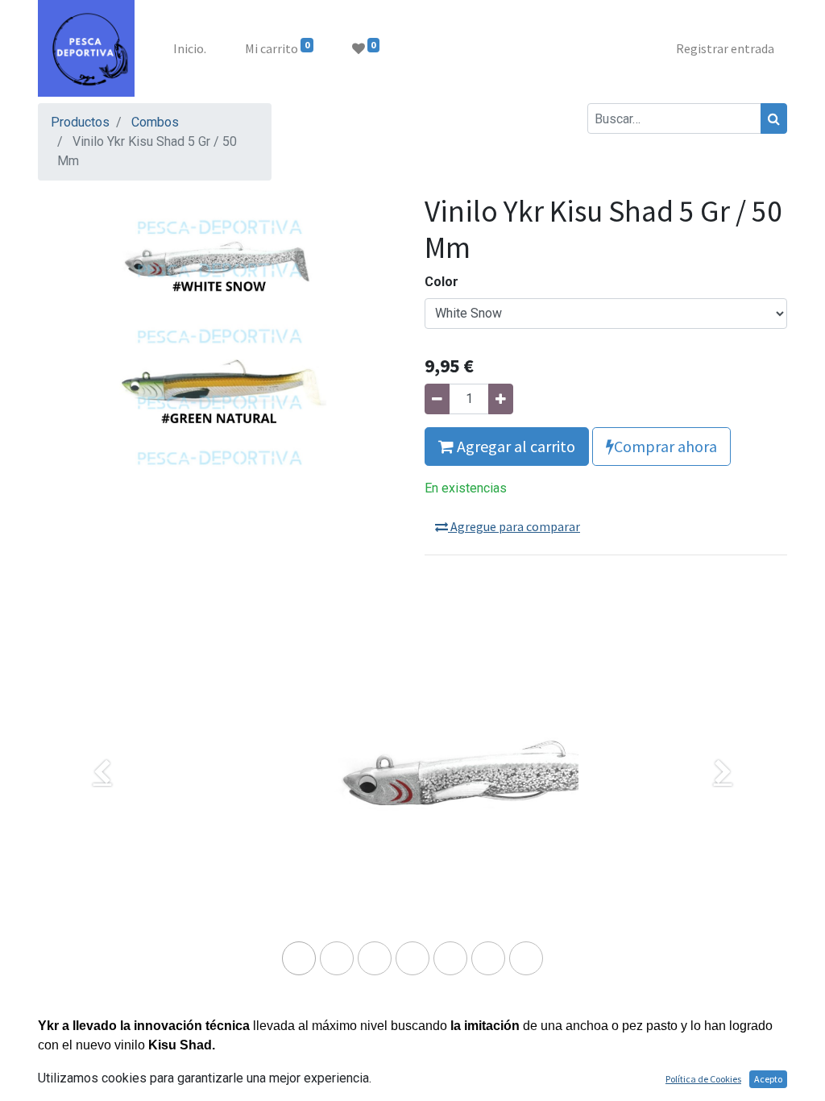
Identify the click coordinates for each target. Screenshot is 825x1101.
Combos (155, 122)
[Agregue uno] (500, 399)
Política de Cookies (703, 1079)
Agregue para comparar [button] (514, 526)
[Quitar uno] (437, 399)
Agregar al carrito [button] (514, 446)
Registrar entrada (725, 48)
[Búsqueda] (774, 118)
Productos (80, 122)
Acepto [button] (768, 1079)
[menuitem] (189, 48)
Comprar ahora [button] (665, 446)
